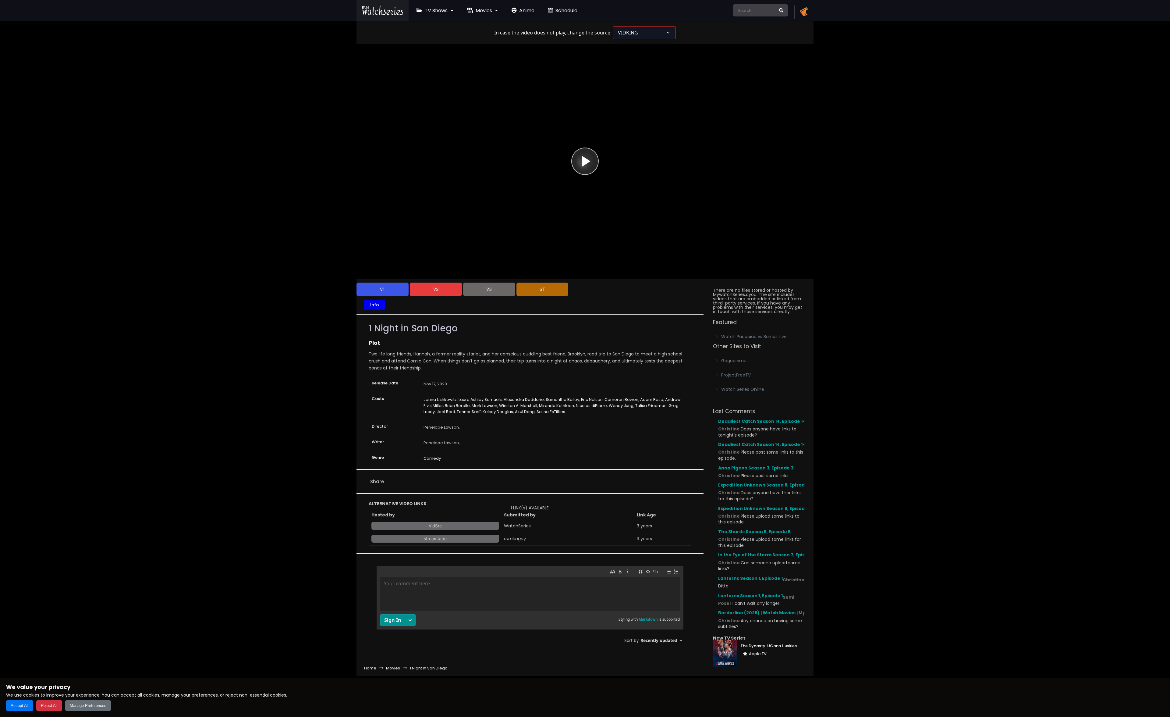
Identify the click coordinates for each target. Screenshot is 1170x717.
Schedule (565, 10)
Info (374, 305)
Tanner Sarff (469, 412)
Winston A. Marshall (518, 405)
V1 (382, 289)
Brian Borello (457, 405)
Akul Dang (525, 412)
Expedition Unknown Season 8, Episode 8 (764, 485)
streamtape (435, 538)
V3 (489, 289)
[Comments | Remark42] (530, 607)
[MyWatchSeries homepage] (804, 12)
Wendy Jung (621, 405)
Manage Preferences (88, 705)
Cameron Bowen (621, 399)
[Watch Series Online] (382, 14)
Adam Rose (651, 399)
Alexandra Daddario (524, 399)
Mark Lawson (484, 405)
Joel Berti (446, 412)
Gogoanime (733, 361)
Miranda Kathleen (556, 405)
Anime (526, 10)
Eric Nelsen (592, 399)
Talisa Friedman (651, 405)
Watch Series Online (742, 389)
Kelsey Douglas (498, 412)
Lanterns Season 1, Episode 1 (750, 578)
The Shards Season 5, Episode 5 (754, 532)
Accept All (20, 705)
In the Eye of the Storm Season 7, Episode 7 (767, 555)
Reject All (49, 705)
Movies (483, 10)
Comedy (432, 458)
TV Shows (436, 10)
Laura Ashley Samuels (480, 399)
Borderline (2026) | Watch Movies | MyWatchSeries (776, 613)
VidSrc (435, 525)
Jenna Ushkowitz (440, 399)
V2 (435, 289)
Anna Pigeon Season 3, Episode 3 (755, 468)
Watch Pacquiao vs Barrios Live (754, 337)
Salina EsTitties (551, 412)
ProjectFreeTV (736, 375)
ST (542, 289)
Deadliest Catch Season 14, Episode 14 (762, 421)
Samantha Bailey (562, 399)
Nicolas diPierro (591, 405)
